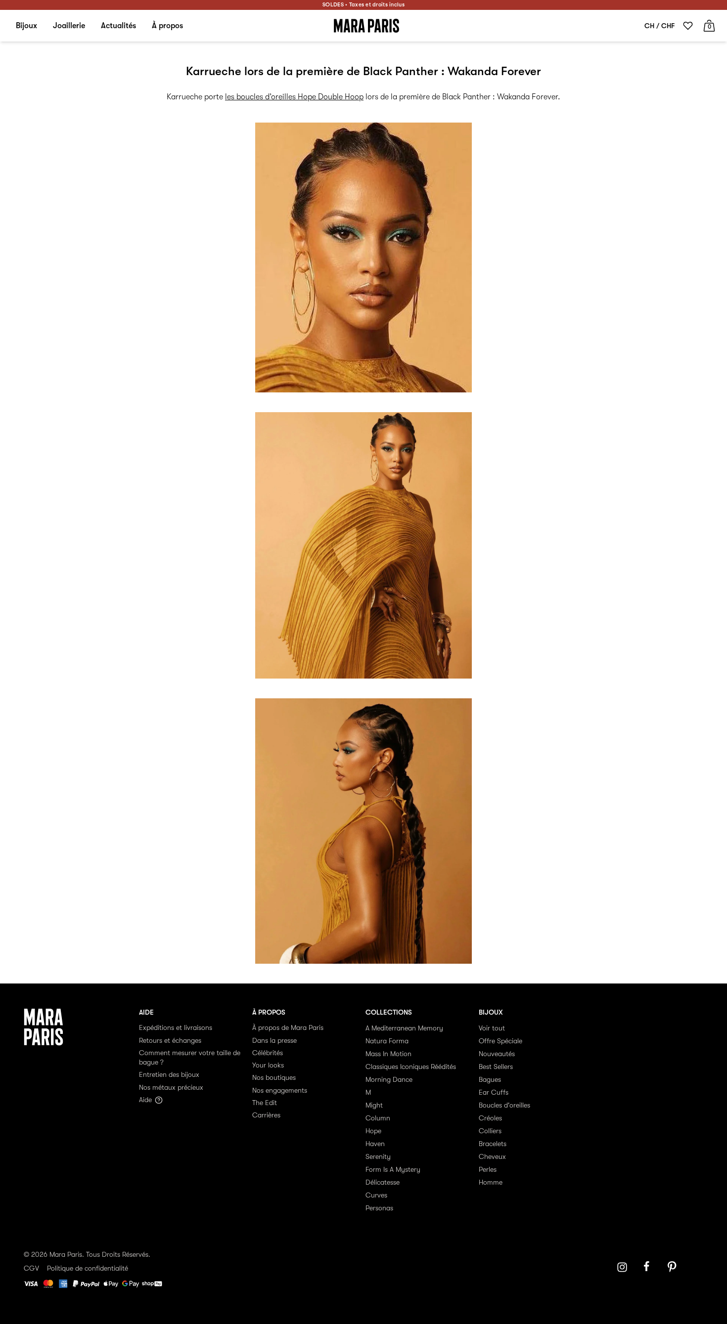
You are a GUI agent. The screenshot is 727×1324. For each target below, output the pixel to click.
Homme (490, 1182)
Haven (375, 1144)
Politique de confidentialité (87, 1268)
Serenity (378, 1156)
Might (374, 1105)
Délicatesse (382, 1182)
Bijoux (26, 25)
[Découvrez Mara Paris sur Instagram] (622, 1267)
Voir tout (492, 1028)
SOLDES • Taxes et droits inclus (363, 4)
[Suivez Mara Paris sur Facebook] (650, 1267)
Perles (488, 1169)
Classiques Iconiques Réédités (410, 1066)
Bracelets (492, 1144)
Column (377, 1118)
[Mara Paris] (366, 26)
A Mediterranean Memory (404, 1028)
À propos (167, 25)
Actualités (118, 25)
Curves (376, 1195)
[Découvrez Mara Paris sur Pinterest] (674, 1267)
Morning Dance (388, 1079)
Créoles (490, 1118)
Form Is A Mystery (392, 1169)
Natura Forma (387, 1041)
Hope (373, 1131)
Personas (379, 1208)
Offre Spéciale (500, 1041)
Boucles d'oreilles (504, 1105)
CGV (31, 1268)
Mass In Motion (388, 1054)
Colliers (490, 1131)
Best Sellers (496, 1066)
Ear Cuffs (493, 1092)
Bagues (490, 1079)
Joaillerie (69, 25)
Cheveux (492, 1156)
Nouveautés (497, 1054)
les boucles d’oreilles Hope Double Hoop (294, 96)
